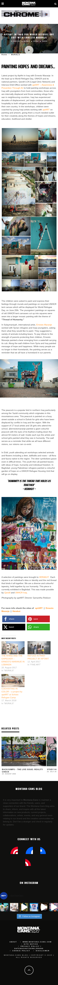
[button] (19, 140)
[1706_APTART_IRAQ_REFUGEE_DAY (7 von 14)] (18, 192)
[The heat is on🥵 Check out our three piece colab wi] (34, 907)
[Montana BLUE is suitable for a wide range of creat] (54, 907)
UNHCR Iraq (21, 592)
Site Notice (31, 944)
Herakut (16, 611)
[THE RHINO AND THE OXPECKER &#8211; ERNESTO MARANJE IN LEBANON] (13, 647)
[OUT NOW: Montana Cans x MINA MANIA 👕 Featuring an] (4, 907)
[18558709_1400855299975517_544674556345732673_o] (43, 236)
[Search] (55, 3)
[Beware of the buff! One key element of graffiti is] (14, 907)
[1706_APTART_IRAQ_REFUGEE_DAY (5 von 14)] (35, 159)
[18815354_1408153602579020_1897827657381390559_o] (47, 273)
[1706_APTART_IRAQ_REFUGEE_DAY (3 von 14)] (47, 146)
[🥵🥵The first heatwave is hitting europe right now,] (44, 907)
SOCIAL (36, 41)
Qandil (7, 592)
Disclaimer (43, 951)
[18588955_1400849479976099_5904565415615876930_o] (47, 261)
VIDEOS (44, 41)
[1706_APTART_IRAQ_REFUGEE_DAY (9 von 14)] (46, 192)
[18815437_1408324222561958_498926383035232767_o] (10, 285)
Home (4, 54)
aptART (46, 109)
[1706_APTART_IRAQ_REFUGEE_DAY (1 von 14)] (20, 140)
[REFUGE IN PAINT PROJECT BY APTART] (39, 647)
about (13, 942)
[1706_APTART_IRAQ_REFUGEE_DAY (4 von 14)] (12, 159)
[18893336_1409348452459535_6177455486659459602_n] (29, 285)
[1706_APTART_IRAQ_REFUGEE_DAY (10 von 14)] (46, 210)
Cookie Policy (21, 951)
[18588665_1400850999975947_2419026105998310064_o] (20, 267)
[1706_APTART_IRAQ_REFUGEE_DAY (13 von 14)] (16, 246)
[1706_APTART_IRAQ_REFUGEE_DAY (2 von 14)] (47, 134)
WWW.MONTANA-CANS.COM (37, 942)
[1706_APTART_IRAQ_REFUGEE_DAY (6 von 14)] (51, 159)
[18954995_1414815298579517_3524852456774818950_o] (47, 285)
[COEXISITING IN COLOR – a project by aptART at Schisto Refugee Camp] (13, 680)
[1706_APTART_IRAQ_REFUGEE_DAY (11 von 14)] (16, 226)
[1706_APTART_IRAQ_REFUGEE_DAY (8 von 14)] (46, 174)
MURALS (27, 41)
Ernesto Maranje (44, 325)
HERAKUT (44, 577)
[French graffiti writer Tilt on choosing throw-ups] (24, 907)
